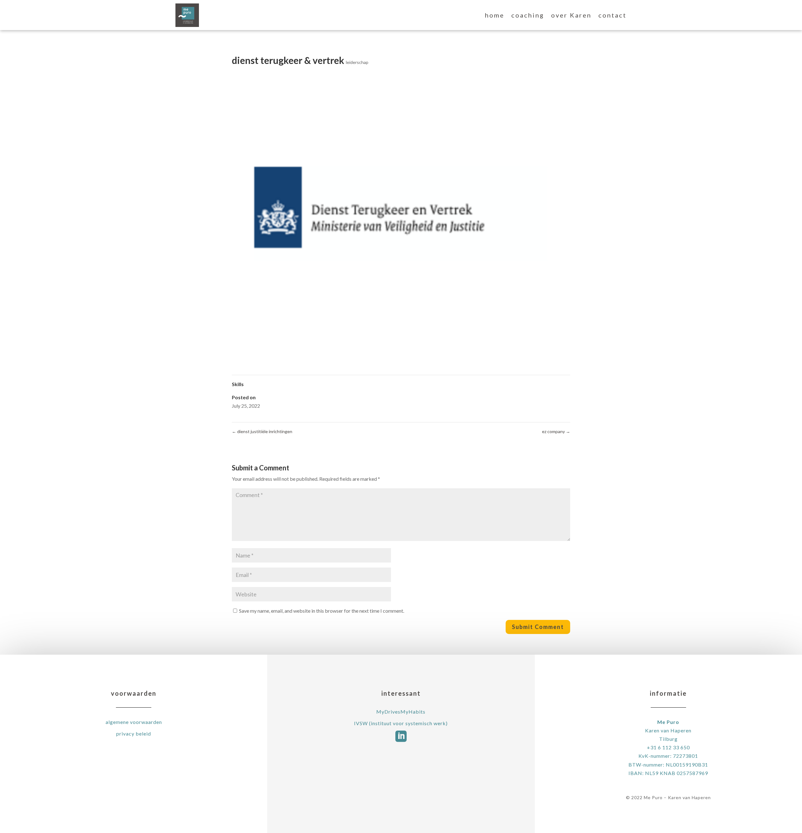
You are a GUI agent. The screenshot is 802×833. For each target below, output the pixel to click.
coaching (527, 15)
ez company (556, 431)
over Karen (571, 15)
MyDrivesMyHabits (400, 712)
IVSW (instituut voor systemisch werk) (401, 723)
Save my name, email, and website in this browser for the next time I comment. (321, 611)
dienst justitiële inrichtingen (262, 431)
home (494, 15)
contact (612, 15)
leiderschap (357, 62)
